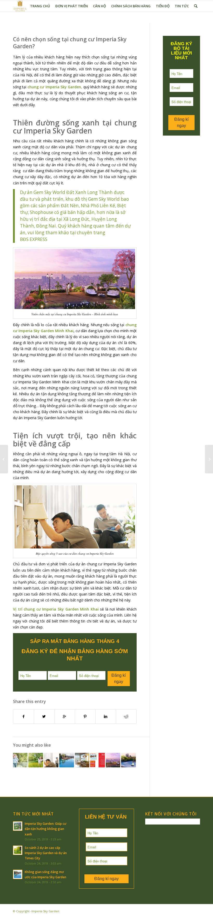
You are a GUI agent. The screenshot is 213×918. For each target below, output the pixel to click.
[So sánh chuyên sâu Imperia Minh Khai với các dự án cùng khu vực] (20, 760)
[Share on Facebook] (23, 716)
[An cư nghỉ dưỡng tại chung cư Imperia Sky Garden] (113, 760)
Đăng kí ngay (118, 678)
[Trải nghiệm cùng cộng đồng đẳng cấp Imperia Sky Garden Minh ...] (209, 459)
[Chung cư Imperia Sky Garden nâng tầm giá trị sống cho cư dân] (66, 760)
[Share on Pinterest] (85, 716)
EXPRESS (38, 239)
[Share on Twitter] (44, 716)
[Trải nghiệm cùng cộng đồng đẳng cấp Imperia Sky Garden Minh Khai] (82, 760)
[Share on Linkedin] (106, 716)
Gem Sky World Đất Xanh (60, 192)
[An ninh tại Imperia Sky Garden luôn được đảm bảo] (4, 459)
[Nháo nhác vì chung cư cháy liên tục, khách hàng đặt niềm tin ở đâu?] (97, 760)
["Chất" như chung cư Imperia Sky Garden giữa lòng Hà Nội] (128, 760)
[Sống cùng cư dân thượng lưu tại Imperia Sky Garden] (51, 760)
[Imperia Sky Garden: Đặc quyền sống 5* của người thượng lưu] (35, 760)
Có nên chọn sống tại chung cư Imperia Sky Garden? (70, 43)
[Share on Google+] (65, 716)
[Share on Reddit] (126, 716)
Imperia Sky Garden (45, 911)
